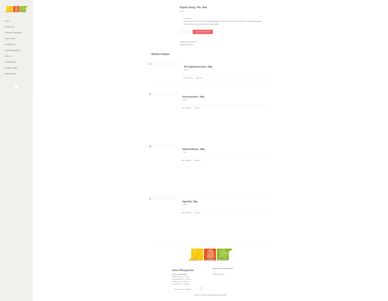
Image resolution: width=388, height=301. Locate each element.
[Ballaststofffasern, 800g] (163, 166)
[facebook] (16, 87)
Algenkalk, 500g (189, 201)
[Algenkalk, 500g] (163, 219)
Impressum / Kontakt (200, 295)
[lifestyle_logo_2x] (16, 7)
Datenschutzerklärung (216, 295)
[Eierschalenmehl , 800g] (163, 114)
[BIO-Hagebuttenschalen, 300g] (164, 73)
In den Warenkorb (203, 32)
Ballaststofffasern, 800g (193, 149)
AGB (225, 295)
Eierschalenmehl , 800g (193, 96)
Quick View (199, 78)
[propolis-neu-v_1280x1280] (164, 7)
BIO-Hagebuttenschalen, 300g (198, 66)
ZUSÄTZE (190, 44)
